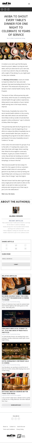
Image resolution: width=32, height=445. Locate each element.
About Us (5, 426)
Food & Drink (17, 38)
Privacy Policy (20, 429)
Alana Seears (16, 216)
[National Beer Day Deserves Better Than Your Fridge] (16, 381)
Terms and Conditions (9, 429)
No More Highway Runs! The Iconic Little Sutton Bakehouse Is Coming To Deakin (15, 298)
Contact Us (13, 426)
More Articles (16, 405)
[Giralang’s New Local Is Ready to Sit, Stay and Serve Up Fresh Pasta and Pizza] (16, 318)
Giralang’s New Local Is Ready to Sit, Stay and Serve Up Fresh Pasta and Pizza (15, 330)
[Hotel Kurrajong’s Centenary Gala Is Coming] (16, 351)
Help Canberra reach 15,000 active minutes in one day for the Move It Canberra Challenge (16, 223)
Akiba (14, 66)
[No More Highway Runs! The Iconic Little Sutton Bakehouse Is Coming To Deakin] (16, 286)
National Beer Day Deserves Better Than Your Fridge (15, 392)
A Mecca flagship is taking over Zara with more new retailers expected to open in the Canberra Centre (16, 231)
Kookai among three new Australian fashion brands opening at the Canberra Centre (16, 227)
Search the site (21, 426)
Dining (23, 38)
